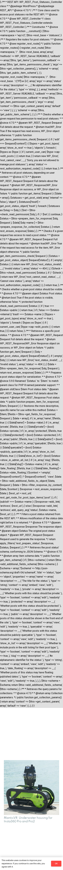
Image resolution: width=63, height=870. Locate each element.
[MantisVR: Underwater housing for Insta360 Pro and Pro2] (31, 762)
